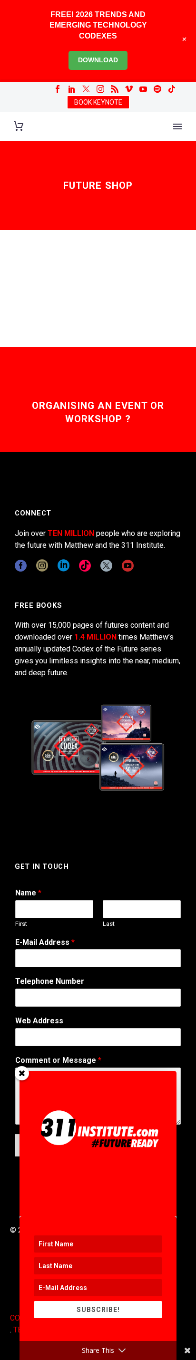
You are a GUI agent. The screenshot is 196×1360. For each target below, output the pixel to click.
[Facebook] (57, 89)
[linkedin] (63, 566)
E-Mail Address (45, 942)
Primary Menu (177, 126)
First (21, 923)
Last (109, 923)
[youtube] (128, 566)
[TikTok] (172, 89)
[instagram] (42, 566)
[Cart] (18, 126)
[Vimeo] (129, 89)
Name (28, 892)
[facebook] (21, 566)
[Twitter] (86, 89)
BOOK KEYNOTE (98, 102)
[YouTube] (143, 89)
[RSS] (115, 89)
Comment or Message (58, 1060)
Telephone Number (49, 981)
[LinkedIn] (72, 89)
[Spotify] (157, 89)
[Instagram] (100, 89)
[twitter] (106, 566)
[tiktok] (85, 566)
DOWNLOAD (98, 60)
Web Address (39, 1020)
